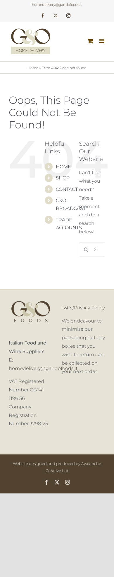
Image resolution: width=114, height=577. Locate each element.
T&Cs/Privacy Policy (83, 307)
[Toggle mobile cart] (90, 41)
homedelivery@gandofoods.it (57, 4)
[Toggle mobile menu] (102, 41)
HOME (63, 166)
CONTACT (67, 189)
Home (32, 68)
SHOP (63, 178)
